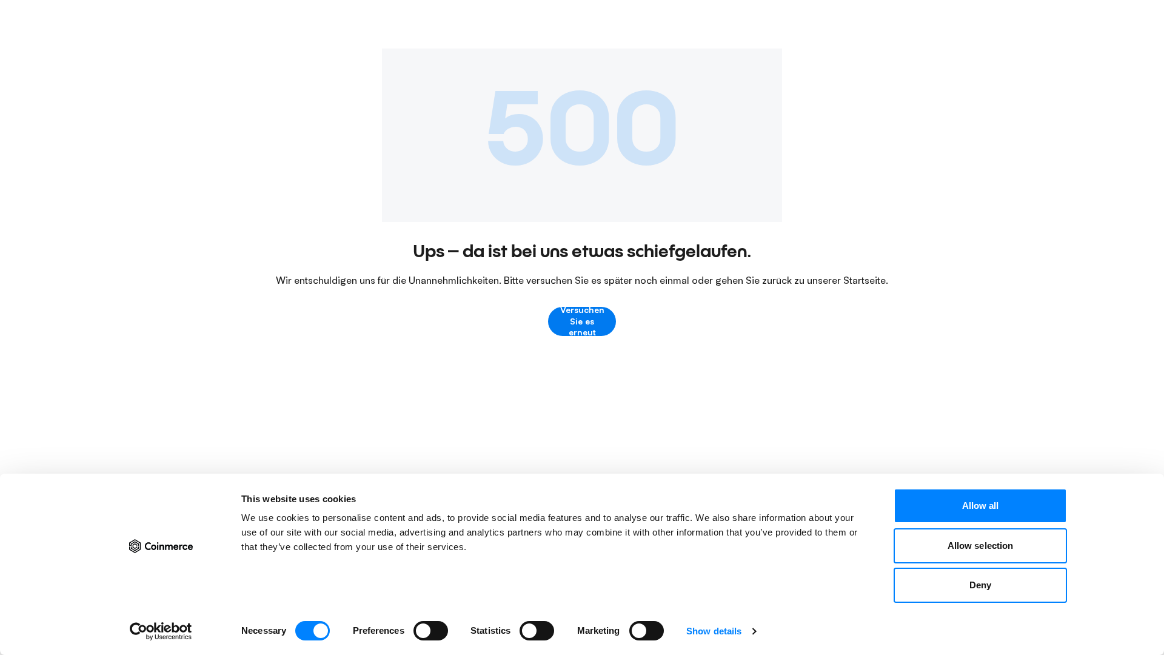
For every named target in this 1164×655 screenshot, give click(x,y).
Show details (713, 631)
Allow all (980, 505)
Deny (980, 585)
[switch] (430, 630)
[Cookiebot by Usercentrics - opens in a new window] (161, 631)
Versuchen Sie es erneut (582, 321)
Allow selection (981, 545)
